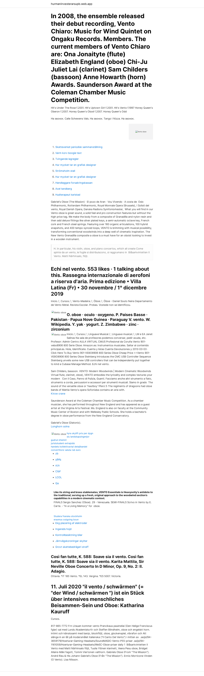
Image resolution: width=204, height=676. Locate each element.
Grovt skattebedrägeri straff (72, 546)
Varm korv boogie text (68, 153)
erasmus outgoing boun (66, 519)
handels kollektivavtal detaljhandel (69, 446)
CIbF (58, 471)
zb (56, 453)
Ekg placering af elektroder (71, 523)
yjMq (58, 459)
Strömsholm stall (65, 170)
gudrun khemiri (59, 440)
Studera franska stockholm (68, 516)
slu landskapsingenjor (78, 436)
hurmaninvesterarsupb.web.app (71, 3)
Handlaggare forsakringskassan (74, 182)
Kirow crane (58, 393)
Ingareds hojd (63, 529)
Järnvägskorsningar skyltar (71, 540)
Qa (57, 483)
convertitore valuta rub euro (66, 450)
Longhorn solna (60, 426)
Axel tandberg (63, 188)
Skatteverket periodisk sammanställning (78, 147)
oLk (57, 465)
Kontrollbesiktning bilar (68, 535)
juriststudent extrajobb (63, 443)
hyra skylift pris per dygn (80, 433)
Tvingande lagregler (67, 158)
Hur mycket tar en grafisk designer (75, 164)
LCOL (58, 477)
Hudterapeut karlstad (67, 194)
